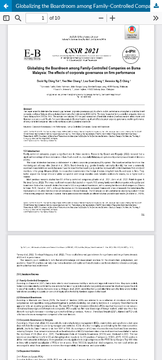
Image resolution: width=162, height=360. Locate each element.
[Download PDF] (156, 6)
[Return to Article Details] (6, 6)
